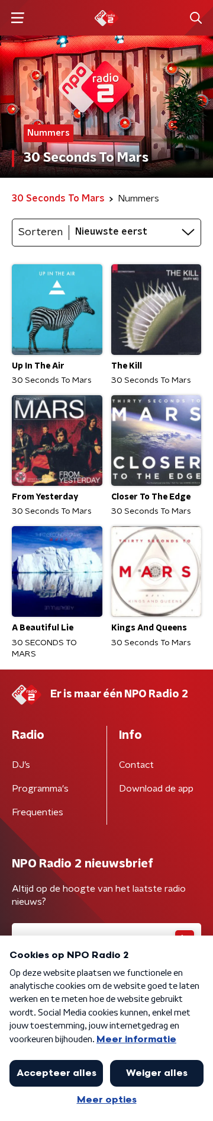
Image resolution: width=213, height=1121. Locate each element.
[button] (17, 18)
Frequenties (37, 812)
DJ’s (21, 765)
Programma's (40, 788)
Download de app (156, 788)
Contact (136, 765)
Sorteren (40, 232)
